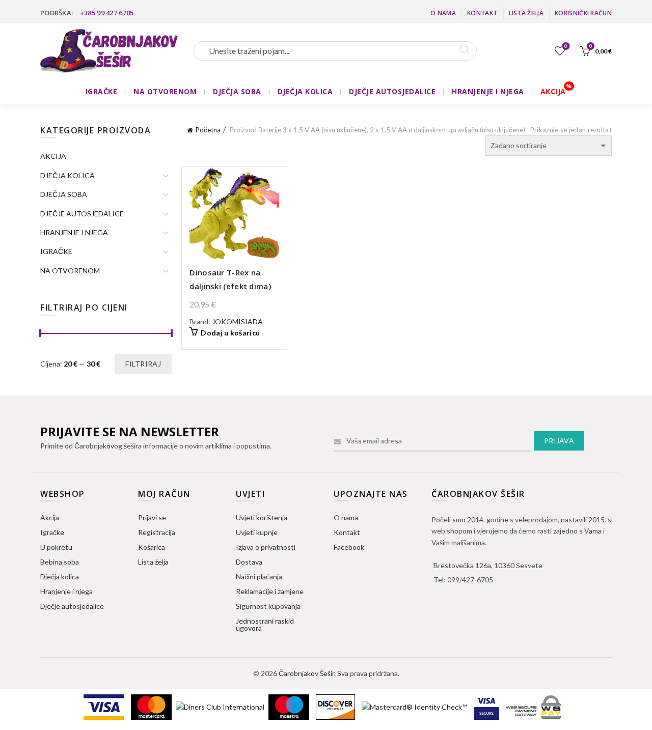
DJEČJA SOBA (237, 91)
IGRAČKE (102, 91)
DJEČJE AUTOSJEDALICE (392, 91)
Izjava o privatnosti (265, 547)
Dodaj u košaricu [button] (230, 332)
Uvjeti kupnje (257, 532)
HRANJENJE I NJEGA (488, 91)
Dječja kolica (59, 576)
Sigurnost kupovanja (268, 606)
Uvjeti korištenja (261, 517)
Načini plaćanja (259, 576)
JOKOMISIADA (237, 321)
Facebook (349, 547)
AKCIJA (553, 91)
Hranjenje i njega (66, 591)
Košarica (151, 547)
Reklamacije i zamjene (270, 591)
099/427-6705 (470, 579)
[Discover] (336, 706)
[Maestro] (289, 706)
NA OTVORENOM (165, 91)
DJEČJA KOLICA (305, 91)
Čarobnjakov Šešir (306, 673)
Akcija (49, 517)
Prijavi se (152, 517)
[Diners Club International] (221, 706)
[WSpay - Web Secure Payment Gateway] (533, 706)
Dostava (249, 561)
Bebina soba (59, 561)
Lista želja (526, 13)
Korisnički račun (583, 13)
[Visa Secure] (487, 706)
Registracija (156, 532)
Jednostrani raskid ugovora (265, 624)
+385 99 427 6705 (107, 12)
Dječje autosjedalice (72, 606)
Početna (208, 130)
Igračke (52, 532)
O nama (443, 13)
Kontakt (482, 13)
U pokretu (56, 547)
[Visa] (104, 706)
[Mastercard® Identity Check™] (415, 706)
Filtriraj (143, 363)
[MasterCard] (152, 706)
